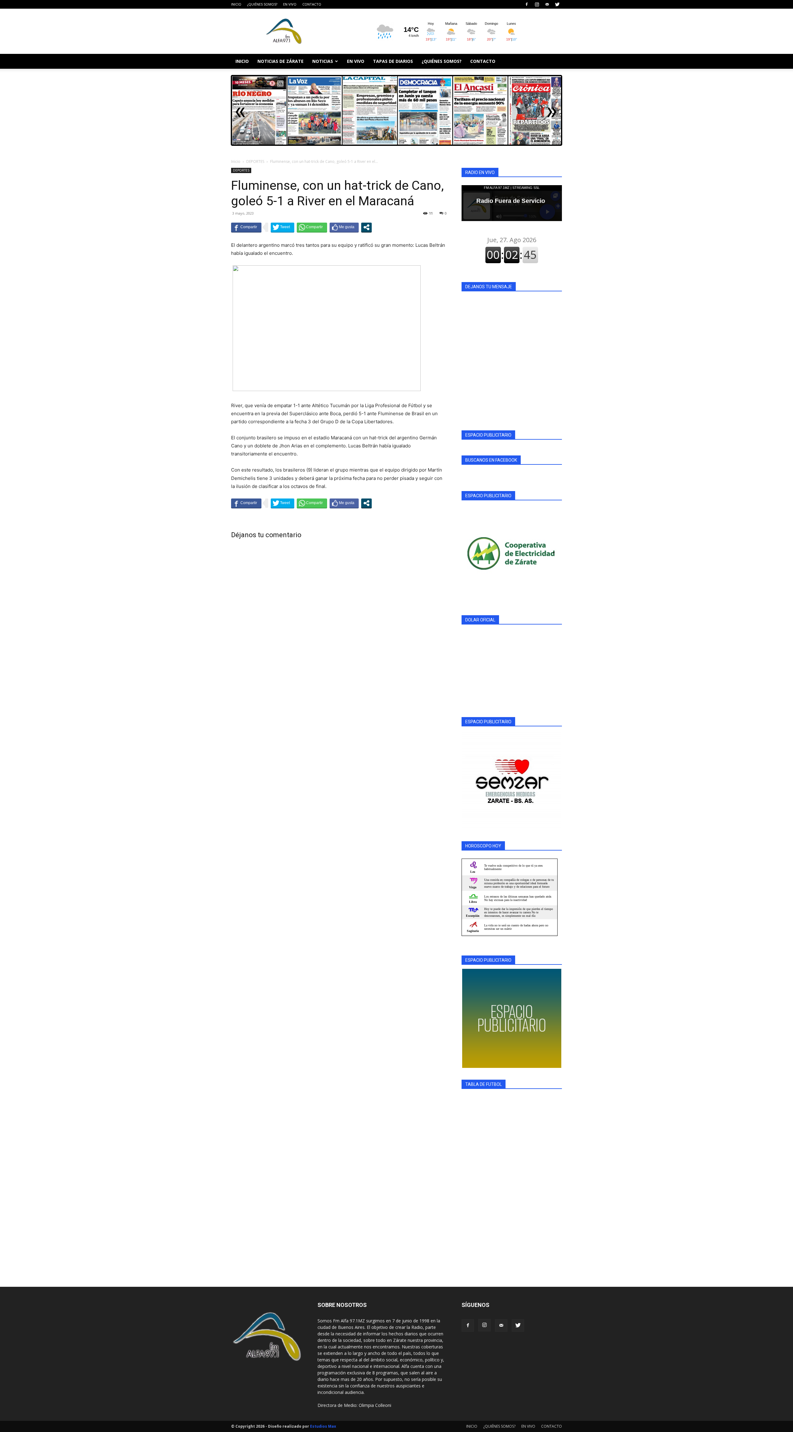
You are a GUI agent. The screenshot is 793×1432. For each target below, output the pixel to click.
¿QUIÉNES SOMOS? (262, 4)
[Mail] (547, 4)
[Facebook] (526, 4)
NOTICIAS (322, 61)
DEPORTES (255, 161)
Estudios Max (323, 1426)
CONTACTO (311, 4)
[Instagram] (536, 4)
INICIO (236, 4)
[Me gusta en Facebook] (344, 227)
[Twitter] (557, 4)
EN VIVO (289, 4)
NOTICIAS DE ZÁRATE (280, 61)
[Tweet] (282, 227)
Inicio (235, 161)
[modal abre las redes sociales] (366, 227)
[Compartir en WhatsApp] (312, 227)
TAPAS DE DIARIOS (393, 61)
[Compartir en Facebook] (246, 227)
